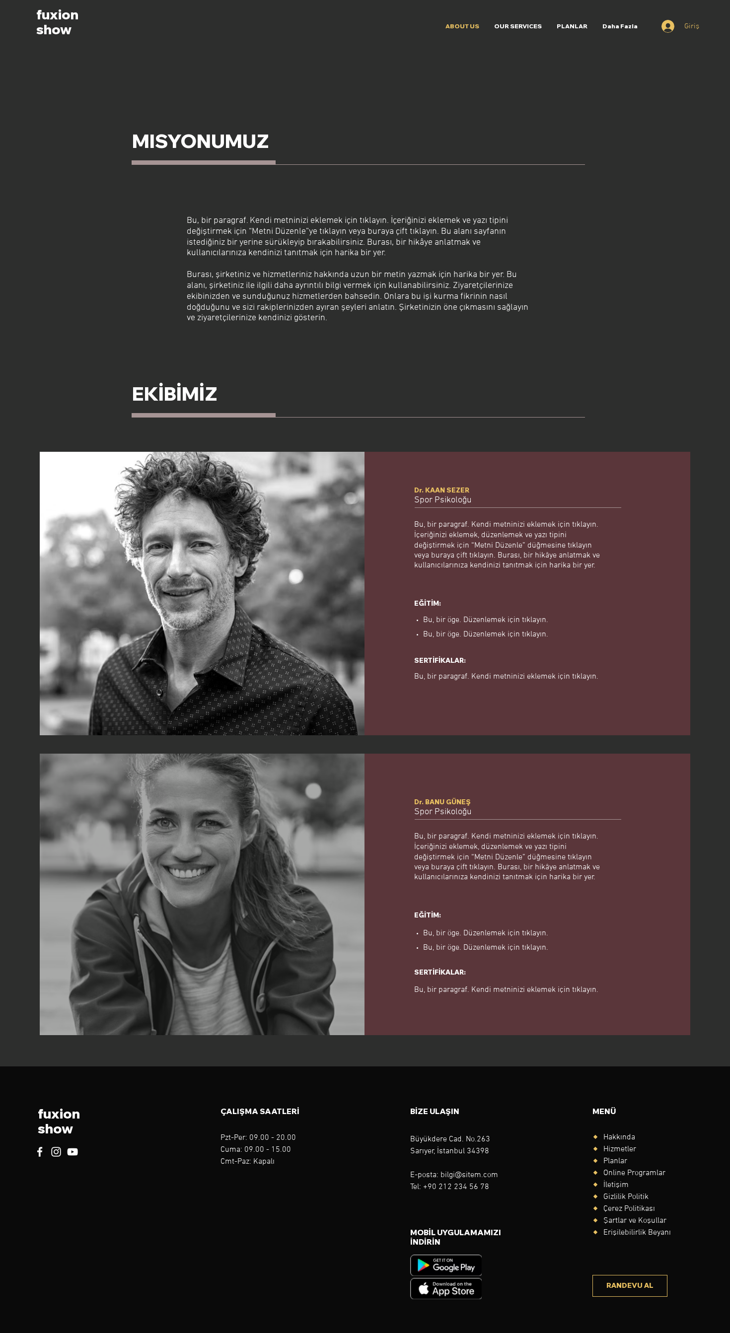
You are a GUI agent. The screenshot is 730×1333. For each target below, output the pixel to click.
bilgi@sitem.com (469, 1175)
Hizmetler (619, 1149)
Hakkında (619, 1137)
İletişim (616, 1185)
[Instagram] (56, 1151)
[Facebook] (39, 1151)
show (54, 29)
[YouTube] (72, 1151)
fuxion (57, 14)
